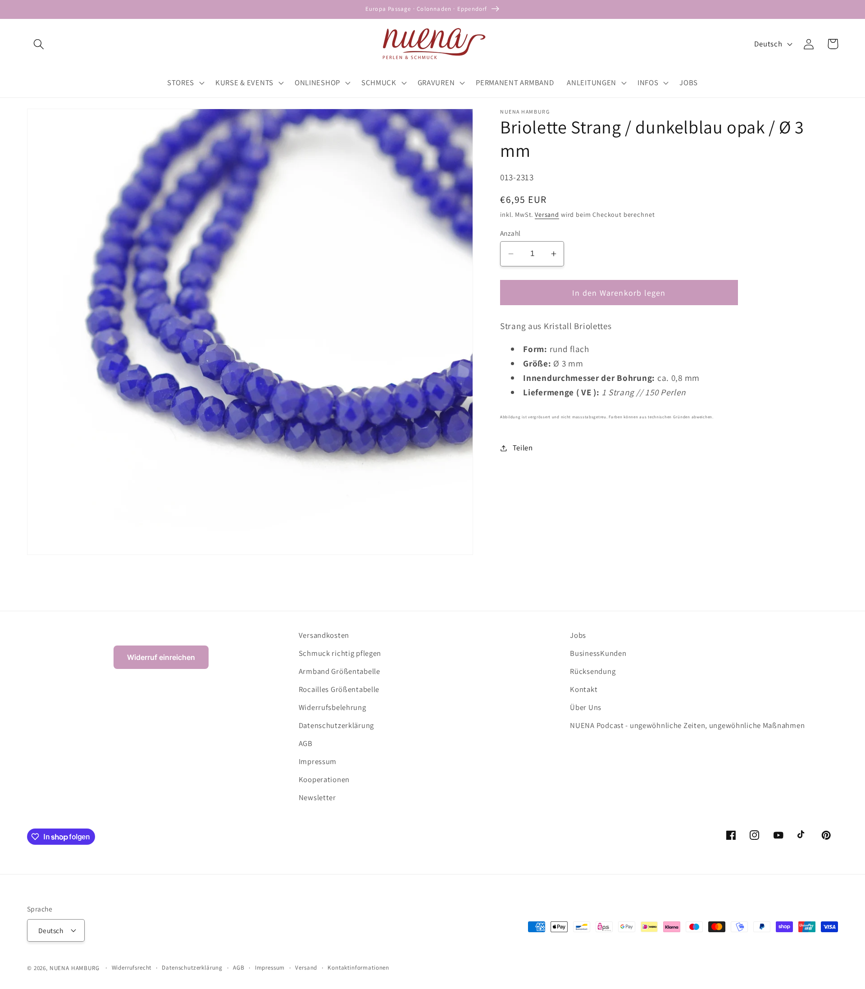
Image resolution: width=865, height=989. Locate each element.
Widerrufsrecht (132, 967)
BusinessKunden (598, 653)
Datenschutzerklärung (336, 725)
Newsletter (317, 797)
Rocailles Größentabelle (339, 689)
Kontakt (583, 689)
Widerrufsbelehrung (332, 707)
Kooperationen (324, 779)
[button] (39, 44)
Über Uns (585, 707)
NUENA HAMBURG (75, 968)
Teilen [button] (523, 448)
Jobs (578, 635)
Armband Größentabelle (339, 671)
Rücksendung (592, 671)
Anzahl (510, 233)
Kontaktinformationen (358, 967)
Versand (547, 214)
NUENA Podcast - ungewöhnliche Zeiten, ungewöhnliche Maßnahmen (687, 725)
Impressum (318, 761)
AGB (306, 743)
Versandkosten (324, 635)
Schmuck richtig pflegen (340, 653)
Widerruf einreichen (161, 657)
